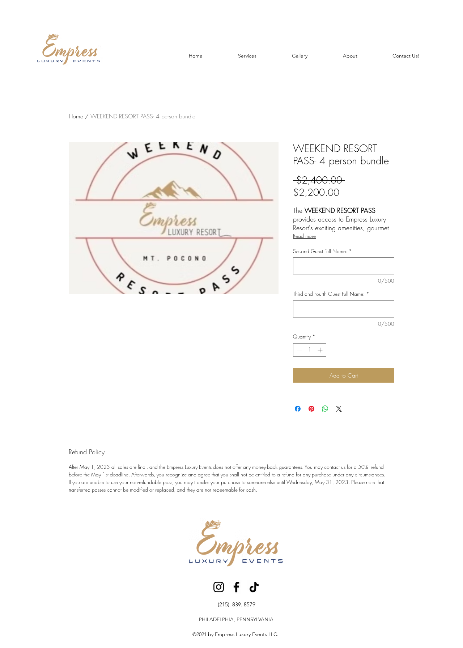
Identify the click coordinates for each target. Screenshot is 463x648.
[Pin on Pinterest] (311, 408)
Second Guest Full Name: (322, 251)
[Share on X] (339, 408)
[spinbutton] (309, 350)
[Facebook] (236, 587)
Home (76, 116)
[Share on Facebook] (297, 408)
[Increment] (320, 350)
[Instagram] (219, 587)
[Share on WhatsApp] (325, 408)
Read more (304, 235)
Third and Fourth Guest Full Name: (331, 293)
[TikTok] (254, 587)
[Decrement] (298, 350)
